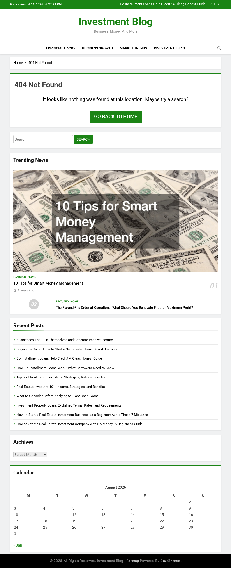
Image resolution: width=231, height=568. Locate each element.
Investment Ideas (169, 48)
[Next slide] (218, 4)
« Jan (17, 545)
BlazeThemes (170, 561)
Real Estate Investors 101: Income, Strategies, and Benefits (60, 387)
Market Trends (133, 48)
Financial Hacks (60, 48)
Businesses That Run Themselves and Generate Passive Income (64, 340)
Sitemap (133, 561)
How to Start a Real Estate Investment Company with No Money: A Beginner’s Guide (79, 424)
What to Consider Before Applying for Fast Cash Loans (57, 396)
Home (32, 277)
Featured (19, 277)
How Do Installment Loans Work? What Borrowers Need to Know (163, 4)
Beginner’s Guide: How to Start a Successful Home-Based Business (67, 349)
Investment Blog (116, 22)
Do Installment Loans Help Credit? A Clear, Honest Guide (59, 358)
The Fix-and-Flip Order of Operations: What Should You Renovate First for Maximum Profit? (124, 308)
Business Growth (97, 48)
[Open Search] (219, 48)
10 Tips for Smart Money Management (48, 283)
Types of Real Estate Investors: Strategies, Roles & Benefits (61, 377)
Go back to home (115, 116)
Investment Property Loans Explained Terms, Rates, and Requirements (69, 405)
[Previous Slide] (211, 4)
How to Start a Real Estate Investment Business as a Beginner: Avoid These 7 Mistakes (82, 415)
